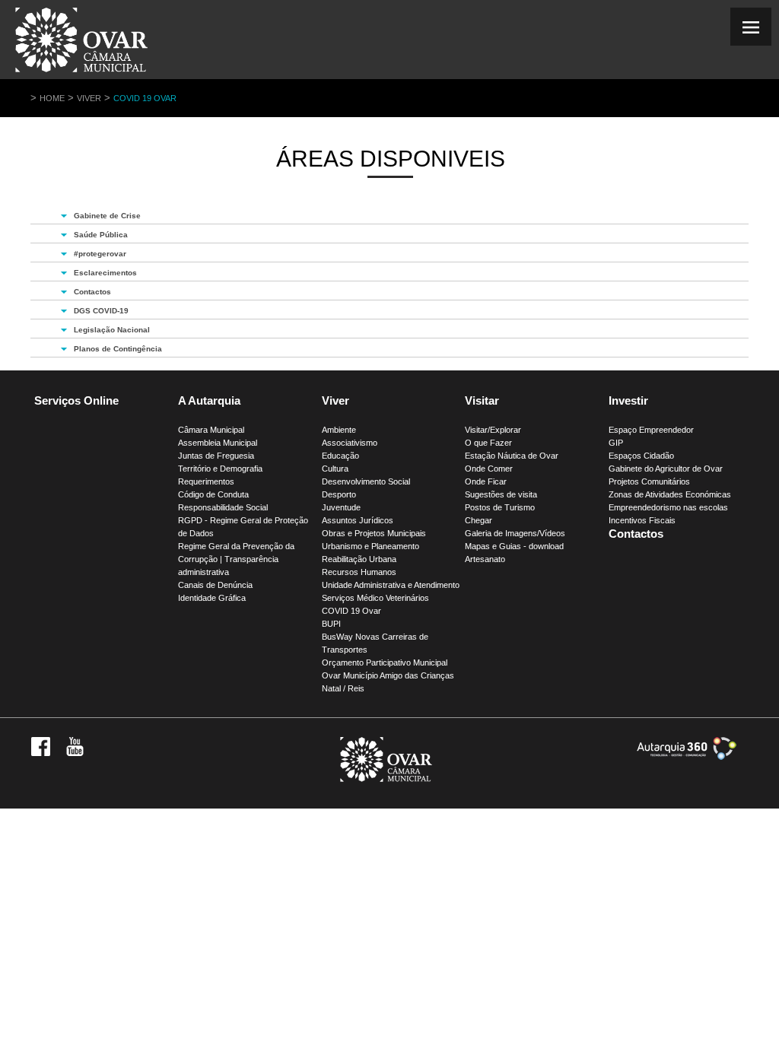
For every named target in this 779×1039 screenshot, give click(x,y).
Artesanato (485, 559)
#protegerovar (100, 253)
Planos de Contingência (118, 349)
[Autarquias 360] (686, 756)
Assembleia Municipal (217, 442)
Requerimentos (206, 481)
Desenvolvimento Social (366, 481)
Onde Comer (489, 468)
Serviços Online (76, 400)
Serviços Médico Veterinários (375, 597)
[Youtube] (74, 753)
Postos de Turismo (500, 507)
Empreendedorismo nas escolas (668, 507)
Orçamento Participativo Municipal (384, 662)
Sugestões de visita (501, 494)
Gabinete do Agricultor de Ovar (666, 468)
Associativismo (349, 442)
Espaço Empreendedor (651, 429)
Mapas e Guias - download (514, 546)
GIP (616, 442)
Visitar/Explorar (493, 429)
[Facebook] (40, 753)
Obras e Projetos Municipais (374, 533)
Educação (340, 455)
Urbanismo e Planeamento (370, 546)
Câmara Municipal (211, 429)
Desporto (339, 494)
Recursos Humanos (359, 572)
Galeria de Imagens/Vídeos (515, 533)
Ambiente (339, 429)
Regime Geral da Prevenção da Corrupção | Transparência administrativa (236, 559)
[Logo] (386, 778)
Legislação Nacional (112, 330)
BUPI (331, 623)
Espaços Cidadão (641, 455)
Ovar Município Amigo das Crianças (388, 675)
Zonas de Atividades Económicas (670, 494)
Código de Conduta (213, 494)
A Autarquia (209, 400)
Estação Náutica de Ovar (511, 455)
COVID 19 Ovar (144, 98)
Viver (89, 98)
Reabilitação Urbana (359, 559)
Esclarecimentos (105, 272)
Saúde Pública (101, 234)
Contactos (92, 292)
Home (52, 98)
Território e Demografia (220, 468)
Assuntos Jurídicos (357, 520)
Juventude (341, 507)
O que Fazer (488, 442)
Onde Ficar (486, 481)
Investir (628, 400)
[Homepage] (81, 71)
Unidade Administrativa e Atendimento (390, 584)
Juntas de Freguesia (216, 455)
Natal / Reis (343, 688)
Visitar (482, 400)
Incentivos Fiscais (642, 520)
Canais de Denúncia (215, 584)
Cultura (335, 468)
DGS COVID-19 (101, 311)
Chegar (478, 520)
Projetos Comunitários (649, 481)
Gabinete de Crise (107, 215)
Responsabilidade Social (223, 507)
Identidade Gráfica (212, 597)
